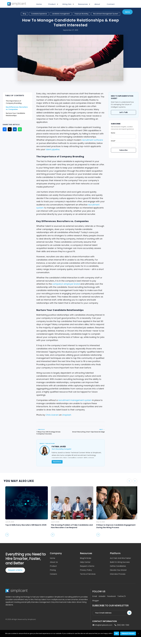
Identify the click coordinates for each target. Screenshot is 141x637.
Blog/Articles (85, 558)
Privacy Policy (86, 570)
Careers (53, 574)
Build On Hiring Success (120, 562)
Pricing (53, 570)
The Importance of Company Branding (13, 102)
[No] (138, 633)
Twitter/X (121, 596)
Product (53, 566)
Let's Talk (123, 112)
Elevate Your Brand (118, 570)
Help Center (85, 562)
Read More (57, 462)
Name (113, 133)
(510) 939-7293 (123, 625)
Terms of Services (88, 574)
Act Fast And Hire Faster (120, 558)
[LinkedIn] (15, 129)
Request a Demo (15, 570)
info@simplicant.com (103, 625)
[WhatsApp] (20, 129)
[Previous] (129, 481)
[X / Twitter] (10, 129)
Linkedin (102, 596)
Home (39, 4)
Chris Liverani (52, 414)
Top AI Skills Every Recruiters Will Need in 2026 (24, 525)
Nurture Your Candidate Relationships (15, 114)
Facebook (111, 596)
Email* (113, 141)
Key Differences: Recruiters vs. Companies (17, 108)
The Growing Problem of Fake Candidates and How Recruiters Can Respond (70, 526)
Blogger (95, 600)
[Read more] (5, 534)
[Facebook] (5, 129)
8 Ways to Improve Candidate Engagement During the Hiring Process (114, 526)
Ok (116, 633)
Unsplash (66, 414)
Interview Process (117, 574)
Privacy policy (128, 633)
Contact (111, 4)
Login (116, 12)
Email (94, 596)
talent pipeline (52, 149)
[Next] (135, 481)
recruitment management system (75, 400)
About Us (54, 562)
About (97, 4)
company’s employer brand (66, 284)
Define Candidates (118, 566)
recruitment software (92, 140)
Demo (127, 12)
